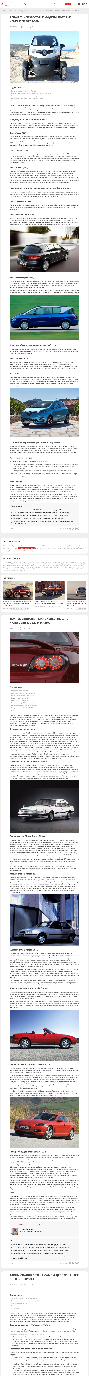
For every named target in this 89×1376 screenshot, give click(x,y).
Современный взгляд (18, 1350)
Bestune (25, 562)
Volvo (18, 570)
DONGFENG (65, 562)
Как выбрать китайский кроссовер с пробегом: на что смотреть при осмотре (38, 518)
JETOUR (66, 565)
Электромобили (28, 550)
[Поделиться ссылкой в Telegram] (73, 529)
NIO (22, 567)
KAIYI (71, 565)
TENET (74, 567)
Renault (53, 125)
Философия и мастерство (19, 1348)
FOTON (9, 565)
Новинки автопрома (74, 546)
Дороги (5, 550)
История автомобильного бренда (27, 548)
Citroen (59, 562)
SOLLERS (56, 567)
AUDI (4, 562)
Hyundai (50, 565)
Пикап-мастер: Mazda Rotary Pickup (22, 695)
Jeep (61, 565)
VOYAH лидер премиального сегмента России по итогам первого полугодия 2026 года (41, 513)
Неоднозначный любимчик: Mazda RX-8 (24, 705)
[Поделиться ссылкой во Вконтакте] (70, 529)
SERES (46, 567)
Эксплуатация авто (62, 546)
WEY (28, 570)
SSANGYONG (64, 567)
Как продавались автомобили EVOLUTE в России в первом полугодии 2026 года (39, 510)
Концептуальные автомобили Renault (23, 91)
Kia (75, 565)
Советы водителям (41, 548)
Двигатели (11, 550)
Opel (26, 567)
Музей (68, 4)
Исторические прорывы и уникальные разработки (27, 98)
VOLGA (5, 570)
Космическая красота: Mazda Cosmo (23, 693)
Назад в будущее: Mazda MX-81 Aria (23, 708)
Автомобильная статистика (55, 548)
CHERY (47, 562)
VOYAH (23, 570)
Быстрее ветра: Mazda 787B (20, 700)
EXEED (78, 562)
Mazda (63, 715)
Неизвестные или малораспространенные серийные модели (31, 93)
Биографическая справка (19, 691)
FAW (83, 562)
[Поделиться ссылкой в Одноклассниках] (78, 529)
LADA (4, 567)
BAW (14, 562)
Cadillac (35, 562)
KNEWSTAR (80, 565)
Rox (42, 567)
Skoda (50, 567)
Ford (4, 565)
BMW (30, 562)
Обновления (19, 550)
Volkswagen (12, 570)
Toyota (17, 1357)
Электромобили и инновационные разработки (26, 96)
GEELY (18, 565)
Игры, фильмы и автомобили (71, 548)
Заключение (15, 101)
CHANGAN (41, 562)
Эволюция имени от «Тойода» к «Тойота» (24, 1343)
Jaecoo (56, 565)
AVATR (9, 562)
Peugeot (31, 567)
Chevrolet (53, 562)
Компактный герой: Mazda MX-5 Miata (23, 703)
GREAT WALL (25, 565)
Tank (70, 567)
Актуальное (6, 548)
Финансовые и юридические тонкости (31, 546)
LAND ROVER (11, 567)
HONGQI (44, 565)
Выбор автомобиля (15, 546)
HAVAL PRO (38, 565)
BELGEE (19, 562)
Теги (40, 1224)
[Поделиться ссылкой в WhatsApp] (76, 529)
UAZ (79, 567)
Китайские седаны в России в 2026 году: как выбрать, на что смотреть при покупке (40, 515)
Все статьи (6, 546)
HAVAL (31, 565)
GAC (14, 565)
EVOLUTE (72, 562)
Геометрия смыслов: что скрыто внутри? (24, 1345)
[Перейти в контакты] (79, 4)
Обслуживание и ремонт (49, 546)
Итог (12, 710)
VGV (83, 567)
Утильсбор (82, 548)
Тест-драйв (14, 548)
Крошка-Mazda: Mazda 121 (20, 698)
